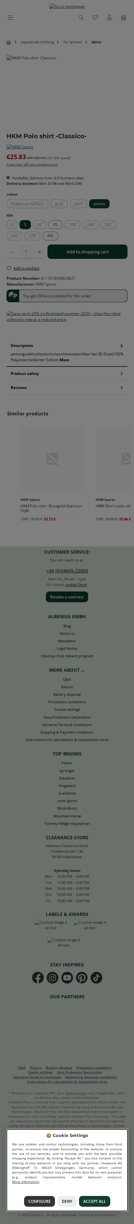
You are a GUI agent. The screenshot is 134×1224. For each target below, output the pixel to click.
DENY (66, 1201)
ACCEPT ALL (94, 1201)
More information (25, 1182)
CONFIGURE (39, 1201)
